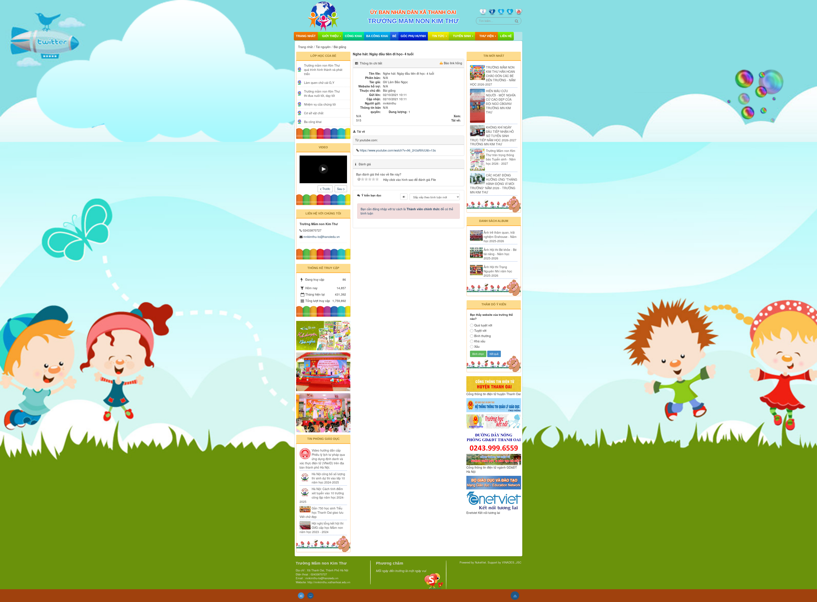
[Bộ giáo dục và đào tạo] (493, 482)
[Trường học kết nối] (493, 421)
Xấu (477, 346)
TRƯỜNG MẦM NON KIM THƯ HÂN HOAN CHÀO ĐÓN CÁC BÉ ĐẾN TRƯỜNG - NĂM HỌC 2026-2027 (493, 75)
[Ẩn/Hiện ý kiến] (403, 196)
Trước (325, 189)
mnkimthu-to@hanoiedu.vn (321, 237)
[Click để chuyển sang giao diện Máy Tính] (310, 595)
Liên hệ (506, 36)
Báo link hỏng (453, 63)
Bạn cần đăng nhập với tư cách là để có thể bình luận (407, 211)
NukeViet (480, 562)
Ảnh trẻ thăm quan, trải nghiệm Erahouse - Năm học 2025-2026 (500, 236)
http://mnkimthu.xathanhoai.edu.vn (328, 582)
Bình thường (482, 336)
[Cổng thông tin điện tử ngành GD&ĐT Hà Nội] (493, 459)
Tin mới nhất (493, 55)
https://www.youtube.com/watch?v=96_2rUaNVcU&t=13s (397, 150)
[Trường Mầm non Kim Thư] (323, 16)
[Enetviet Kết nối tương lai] (493, 500)
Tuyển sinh (462, 36)
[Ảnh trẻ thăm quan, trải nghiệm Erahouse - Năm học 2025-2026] (476, 235)
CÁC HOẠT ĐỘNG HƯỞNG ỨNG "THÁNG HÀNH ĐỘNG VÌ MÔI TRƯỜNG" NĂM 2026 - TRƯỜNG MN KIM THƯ (493, 183)
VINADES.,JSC (511, 562)
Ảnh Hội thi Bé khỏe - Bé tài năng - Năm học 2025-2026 (500, 253)
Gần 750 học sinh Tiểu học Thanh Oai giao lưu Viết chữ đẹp (321, 512)
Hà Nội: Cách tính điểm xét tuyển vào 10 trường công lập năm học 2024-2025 (322, 495)
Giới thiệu (330, 36)
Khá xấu (479, 341)
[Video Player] (323, 169)
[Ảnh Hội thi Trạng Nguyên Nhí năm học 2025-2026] (476, 270)
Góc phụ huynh (413, 36)
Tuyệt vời (480, 330)
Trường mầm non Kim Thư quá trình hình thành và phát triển (323, 69)
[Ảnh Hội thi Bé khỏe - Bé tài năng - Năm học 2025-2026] (476, 252)
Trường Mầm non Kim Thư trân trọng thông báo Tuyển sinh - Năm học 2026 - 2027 (501, 157)
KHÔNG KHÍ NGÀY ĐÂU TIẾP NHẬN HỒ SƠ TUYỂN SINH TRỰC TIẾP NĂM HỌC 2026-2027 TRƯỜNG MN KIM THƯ (493, 135)
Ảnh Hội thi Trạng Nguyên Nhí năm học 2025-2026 (498, 271)
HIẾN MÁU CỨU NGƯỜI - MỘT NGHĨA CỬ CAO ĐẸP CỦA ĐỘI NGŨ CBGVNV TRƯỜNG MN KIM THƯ (501, 101)
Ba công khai (377, 36)
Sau (340, 189)
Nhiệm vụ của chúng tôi (320, 104)
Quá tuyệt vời (483, 325)
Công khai (353, 36)
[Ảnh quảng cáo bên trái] (323, 335)
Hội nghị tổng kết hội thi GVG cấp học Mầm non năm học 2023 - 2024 (321, 527)
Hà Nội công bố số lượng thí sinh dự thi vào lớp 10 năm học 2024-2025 (328, 478)
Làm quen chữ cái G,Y (319, 82)
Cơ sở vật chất (313, 113)
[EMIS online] (493, 405)
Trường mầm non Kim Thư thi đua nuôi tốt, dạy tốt (322, 93)
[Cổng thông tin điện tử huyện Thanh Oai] (493, 383)
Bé (394, 36)
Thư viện (486, 36)
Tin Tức (438, 36)
